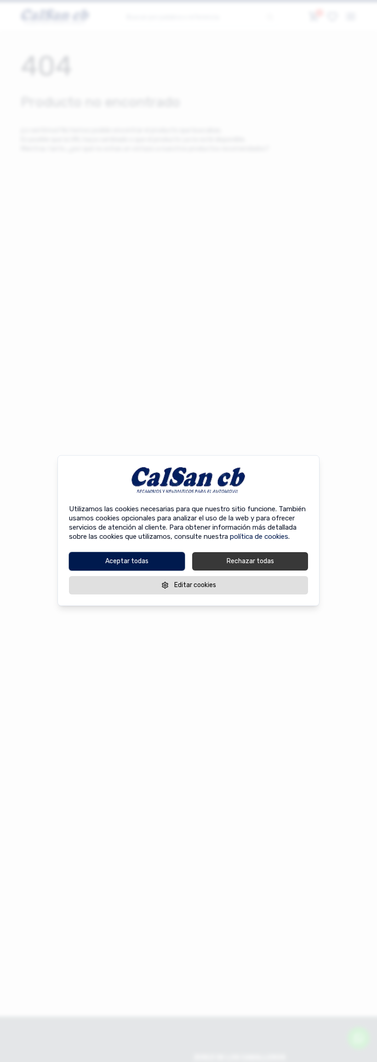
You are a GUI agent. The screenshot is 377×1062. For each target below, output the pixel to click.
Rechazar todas (250, 561)
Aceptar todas (127, 561)
